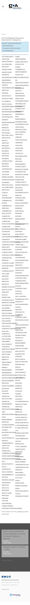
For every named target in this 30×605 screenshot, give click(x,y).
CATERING (5, 172)
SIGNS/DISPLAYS (21, 414)
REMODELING (20, 364)
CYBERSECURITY (8, 271)
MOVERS (18, 216)
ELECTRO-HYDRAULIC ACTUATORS (6, 333)
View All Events (7, 560)
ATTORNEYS (6, 101)
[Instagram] (7, 577)
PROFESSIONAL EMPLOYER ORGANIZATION (21, 330)
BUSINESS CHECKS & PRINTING (5, 153)
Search (4, 43)
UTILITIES (18, 478)
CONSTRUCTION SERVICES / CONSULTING (8, 247)
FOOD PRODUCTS (8, 438)
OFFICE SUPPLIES (21, 252)
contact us (21, 511)
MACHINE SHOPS (21, 156)
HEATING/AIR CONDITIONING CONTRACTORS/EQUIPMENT (12, 506)
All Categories (8, 50)
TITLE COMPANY (21, 446)
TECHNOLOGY (20, 436)
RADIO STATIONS (21, 348)
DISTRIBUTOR (7, 305)
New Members (8, 46)
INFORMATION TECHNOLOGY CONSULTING (20, 106)
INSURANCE (19, 111)
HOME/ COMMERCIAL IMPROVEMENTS (21, 69)
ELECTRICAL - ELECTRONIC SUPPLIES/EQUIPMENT (10, 321)
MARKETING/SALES (22, 185)
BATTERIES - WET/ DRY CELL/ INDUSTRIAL (7, 135)
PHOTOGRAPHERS (21, 304)
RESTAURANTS (20, 372)
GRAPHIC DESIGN (8, 480)
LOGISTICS (19, 153)
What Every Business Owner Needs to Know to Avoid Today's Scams (14, 535)
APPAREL (5, 93)
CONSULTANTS (7, 252)
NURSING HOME (20, 239)
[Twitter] (5, 577)
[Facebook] (3, 577)
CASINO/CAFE (7, 169)
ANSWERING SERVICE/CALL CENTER (7, 82)
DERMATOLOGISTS (8, 287)
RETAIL (17, 380)
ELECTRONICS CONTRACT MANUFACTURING (8, 346)
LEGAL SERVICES (21, 140)
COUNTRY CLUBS (8, 263)
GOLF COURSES (7, 472)
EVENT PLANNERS (8, 386)
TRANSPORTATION (22, 464)
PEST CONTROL (20, 296)
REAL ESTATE (20, 351)
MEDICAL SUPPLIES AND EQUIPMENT (20, 197)
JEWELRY (18, 137)
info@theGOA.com (14, 584)
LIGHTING (18, 145)
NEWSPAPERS (20, 219)
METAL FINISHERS (21, 203)
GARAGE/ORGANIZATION (11, 459)
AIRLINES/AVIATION (9, 77)
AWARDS (5, 120)
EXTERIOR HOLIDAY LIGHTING (5, 391)
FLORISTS (5, 435)
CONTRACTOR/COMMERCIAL (12, 255)
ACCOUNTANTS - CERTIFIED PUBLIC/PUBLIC (8, 59)
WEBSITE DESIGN (21, 486)
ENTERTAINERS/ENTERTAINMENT (13, 378)
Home (4, 34)
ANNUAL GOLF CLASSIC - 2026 (14, 548)
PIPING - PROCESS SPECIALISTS (20, 309)
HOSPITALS (19, 75)
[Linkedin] (10, 577)
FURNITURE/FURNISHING (11, 456)
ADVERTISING (7, 69)
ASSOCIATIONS (7, 98)
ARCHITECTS (6, 96)
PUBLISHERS (19, 346)
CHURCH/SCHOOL (8, 180)
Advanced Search (14, 43)
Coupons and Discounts (12, 48)
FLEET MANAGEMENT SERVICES (7, 419)
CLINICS (5, 192)
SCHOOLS (18, 391)
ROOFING (18, 383)
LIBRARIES (19, 142)
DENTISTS (5, 284)
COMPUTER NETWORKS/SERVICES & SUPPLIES (10, 229)
